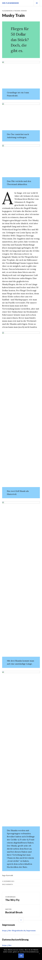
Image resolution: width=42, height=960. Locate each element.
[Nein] (39, 954)
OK (21, 956)
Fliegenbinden (7, 11)
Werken (24, 11)
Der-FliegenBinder (10, 3)
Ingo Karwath (7, 884)
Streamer (16, 11)
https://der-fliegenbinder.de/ (19, 931)
